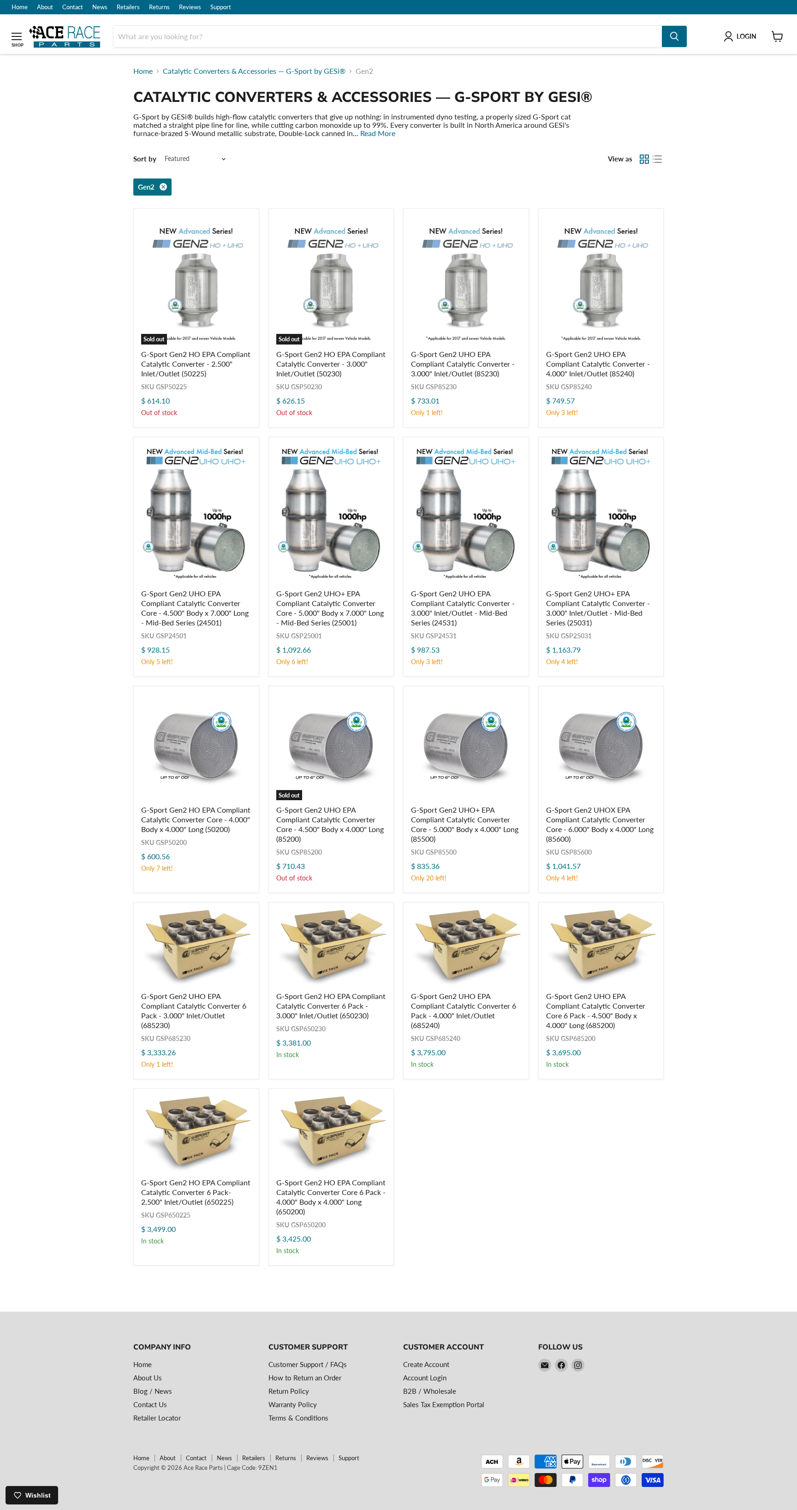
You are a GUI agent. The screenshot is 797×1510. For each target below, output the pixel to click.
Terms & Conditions (298, 1418)
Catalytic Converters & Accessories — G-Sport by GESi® (254, 71)
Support (220, 7)
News (99, 7)
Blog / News (152, 1391)
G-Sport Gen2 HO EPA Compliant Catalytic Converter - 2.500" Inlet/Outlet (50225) (195, 364)
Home (20, 7)
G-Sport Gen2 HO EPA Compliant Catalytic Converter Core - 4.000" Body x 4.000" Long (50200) (195, 819)
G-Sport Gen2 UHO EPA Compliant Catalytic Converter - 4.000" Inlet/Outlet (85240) (598, 364)
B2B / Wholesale (429, 1391)
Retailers (128, 7)
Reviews (190, 7)
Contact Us (150, 1404)
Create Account (426, 1364)
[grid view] (644, 159)
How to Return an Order (304, 1377)
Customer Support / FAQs (307, 1364)
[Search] (674, 36)
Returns (159, 7)
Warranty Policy (292, 1404)
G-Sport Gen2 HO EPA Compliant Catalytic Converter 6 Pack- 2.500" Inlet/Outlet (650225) (195, 1192)
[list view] (657, 159)
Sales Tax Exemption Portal (443, 1404)
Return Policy (288, 1391)
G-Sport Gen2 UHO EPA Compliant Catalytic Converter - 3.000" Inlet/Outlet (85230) (463, 364)
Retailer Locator (157, 1418)
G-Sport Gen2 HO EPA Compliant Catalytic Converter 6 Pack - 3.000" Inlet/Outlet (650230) (331, 1006)
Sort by (144, 159)
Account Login (424, 1377)
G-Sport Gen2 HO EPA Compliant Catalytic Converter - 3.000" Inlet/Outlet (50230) (331, 364)
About (45, 7)
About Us (147, 1377)
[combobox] (387, 36)
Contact (72, 7)
